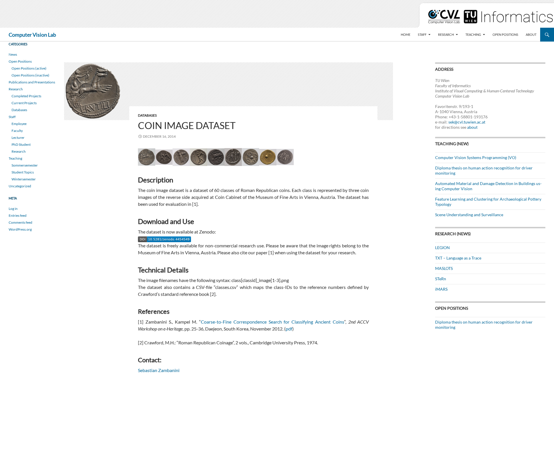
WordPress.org (20, 229)
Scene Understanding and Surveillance (469, 214)
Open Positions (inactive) (30, 75)
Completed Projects (26, 96)
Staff (422, 34)
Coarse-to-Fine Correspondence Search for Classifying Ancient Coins (272, 321)
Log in (13, 208)
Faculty (17, 130)
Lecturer (18, 137)
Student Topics (23, 172)
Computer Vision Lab (32, 34)
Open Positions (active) (29, 68)
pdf (289, 328)
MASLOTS (444, 268)
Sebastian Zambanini (158, 370)
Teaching (473, 34)
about (472, 127)
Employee (19, 124)
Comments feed (20, 222)
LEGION (442, 247)
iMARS (441, 289)
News (13, 54)
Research (446, 34)
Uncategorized (20, 186)
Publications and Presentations (32, 82)
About (531, 34)
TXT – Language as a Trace (458, 257)
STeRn (440, 278)
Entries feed (18, 215)
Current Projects (24, 103)
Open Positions (505, 34)
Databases (147, 115)
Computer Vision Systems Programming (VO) (475, 157)
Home (405, 34)
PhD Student (21, 144)
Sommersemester (25, 165)
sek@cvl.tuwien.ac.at (466, 121)
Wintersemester (24, 179)
